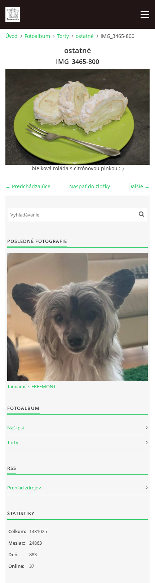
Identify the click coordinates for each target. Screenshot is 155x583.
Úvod (11, 36)
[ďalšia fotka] (138, 117)
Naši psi (15, 427)
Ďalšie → (139, 186)
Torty (63, 36)
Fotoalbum (37, 36)
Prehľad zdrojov (24, 487)
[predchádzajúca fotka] (17, 117)
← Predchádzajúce (27, 186)
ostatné (85, 36)
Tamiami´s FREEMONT (31, 386)
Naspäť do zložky (89, 186)
